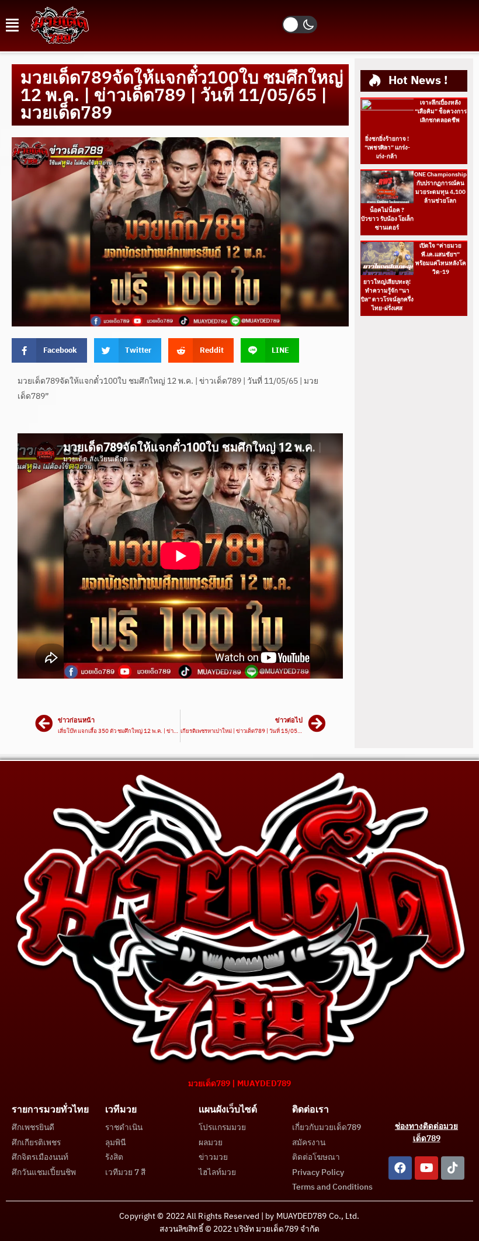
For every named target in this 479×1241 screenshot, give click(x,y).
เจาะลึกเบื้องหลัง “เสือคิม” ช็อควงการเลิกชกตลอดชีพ (441, 111)
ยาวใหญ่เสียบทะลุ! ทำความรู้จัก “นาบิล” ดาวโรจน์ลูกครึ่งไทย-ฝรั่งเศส (387, 295)
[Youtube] (426, 1168)
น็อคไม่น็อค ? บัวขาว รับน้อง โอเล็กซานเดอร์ (387, 219)
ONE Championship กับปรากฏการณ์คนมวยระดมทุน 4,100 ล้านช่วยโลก (440, 188)
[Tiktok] (452, 1168)
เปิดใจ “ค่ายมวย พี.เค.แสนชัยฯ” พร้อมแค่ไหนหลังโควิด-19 (440, 259)
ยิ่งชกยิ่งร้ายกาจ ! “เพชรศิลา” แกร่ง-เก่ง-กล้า (387, 147)
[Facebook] (400, 1168)
